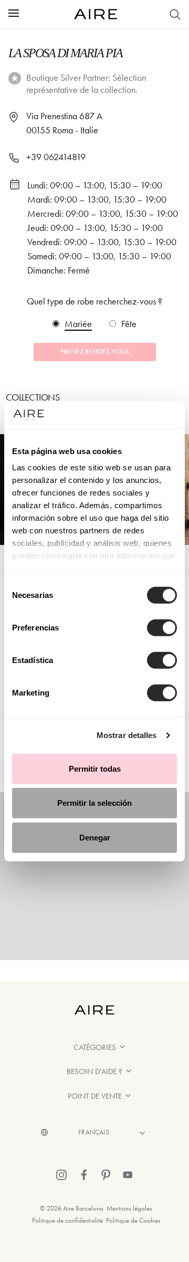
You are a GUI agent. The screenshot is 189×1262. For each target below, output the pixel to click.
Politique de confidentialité (67, 1220)
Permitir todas (95, 768)
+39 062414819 (56, 157)
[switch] (162, 627)
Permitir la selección (94, 802)
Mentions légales (129, 1208)
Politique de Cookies (133, 1220)
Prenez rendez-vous (94, 352)
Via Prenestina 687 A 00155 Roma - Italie (64, 123)
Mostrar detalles (127, 735)
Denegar (94, 837)
